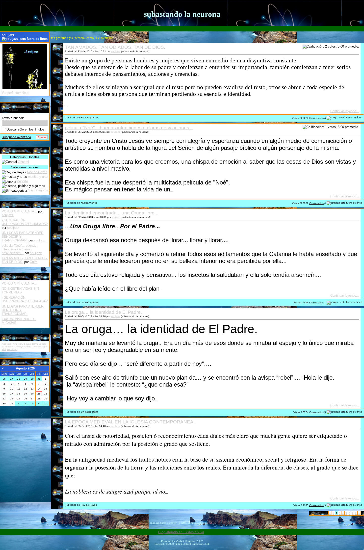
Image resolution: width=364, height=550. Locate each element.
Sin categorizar (89, 117)
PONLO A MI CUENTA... (19, 211)
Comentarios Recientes (18, 204)
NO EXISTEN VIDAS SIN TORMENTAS (20, 290)
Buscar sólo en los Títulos (25, 129)
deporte (22, 181)
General (23, 162)
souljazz (115, 51)
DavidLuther (39, 343)
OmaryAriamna (23, 346)
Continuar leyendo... (344, 111)
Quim (33, 262)
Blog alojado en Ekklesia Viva (181, 532)
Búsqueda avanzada (16, 137)
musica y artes (89, 202)
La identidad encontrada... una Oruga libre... (111, 212)
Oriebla (37, 346)
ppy (45, 346)
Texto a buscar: (13, 118)
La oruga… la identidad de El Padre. (103, 312)
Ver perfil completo (15, 93)
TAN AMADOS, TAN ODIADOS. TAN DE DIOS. (115, 47)
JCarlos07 (7, 346)
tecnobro (12, 349)
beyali (27, 343)
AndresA (18, 343)
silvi (4, 349)
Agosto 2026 (25, 368)
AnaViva (6, 343)
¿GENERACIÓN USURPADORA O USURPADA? (25, 222)
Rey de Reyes (89, 504)
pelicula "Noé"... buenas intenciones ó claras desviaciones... (129, 127)
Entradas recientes (15, 276)
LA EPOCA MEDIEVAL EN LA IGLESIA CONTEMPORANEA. (130, 421)
